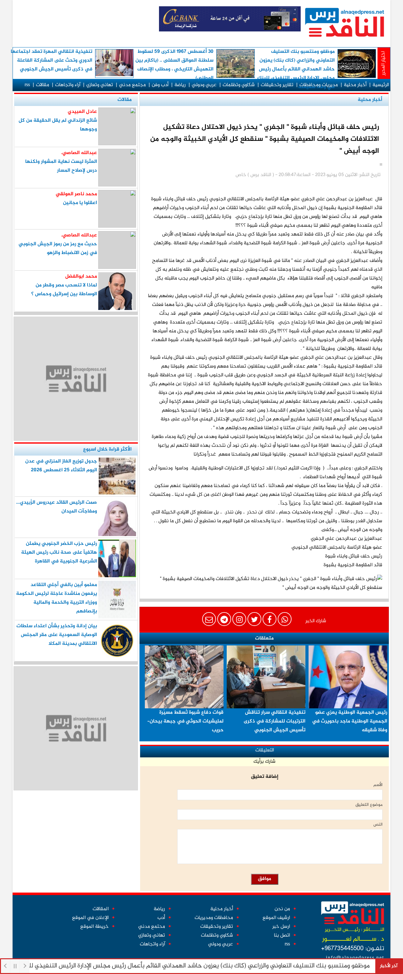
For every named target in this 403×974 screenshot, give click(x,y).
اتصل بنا (282, 935)
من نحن (282, 909)
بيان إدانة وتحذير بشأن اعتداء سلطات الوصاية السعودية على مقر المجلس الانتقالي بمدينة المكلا (56, 635)
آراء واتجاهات (67, 85)
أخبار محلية (355, 85)
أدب (161, 918)
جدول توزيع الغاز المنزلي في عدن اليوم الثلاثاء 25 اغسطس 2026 (61, 465)
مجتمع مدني (132, 85)
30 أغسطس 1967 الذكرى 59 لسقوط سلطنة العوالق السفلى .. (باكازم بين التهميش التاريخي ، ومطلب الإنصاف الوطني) (174, 64)
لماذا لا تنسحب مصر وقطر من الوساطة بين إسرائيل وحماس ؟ (64, 289)
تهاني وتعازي (99, 85)
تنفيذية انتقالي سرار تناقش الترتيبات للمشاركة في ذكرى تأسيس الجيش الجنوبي (274, 721)
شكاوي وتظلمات (239, 85)
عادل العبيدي (82, 112)
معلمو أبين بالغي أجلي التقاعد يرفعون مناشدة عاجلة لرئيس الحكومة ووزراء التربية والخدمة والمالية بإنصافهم (56, 598)
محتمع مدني (151, 926)
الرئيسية (380, 85)
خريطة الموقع (94, 926)
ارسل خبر (281, 926)
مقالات (42, 85)
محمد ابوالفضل (81, 276)
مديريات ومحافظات (318, 85)
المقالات (101, 909)
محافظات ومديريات (214, 918)
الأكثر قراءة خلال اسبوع (107, 449)
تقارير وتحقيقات (277, 85)
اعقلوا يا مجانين (80, 203)
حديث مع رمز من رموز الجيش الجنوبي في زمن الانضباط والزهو (58, 248)
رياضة (180, 85)
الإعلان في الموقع (90, 918)
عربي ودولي (204, 85)
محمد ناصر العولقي (76, 194)
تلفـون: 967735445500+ (352, 948)
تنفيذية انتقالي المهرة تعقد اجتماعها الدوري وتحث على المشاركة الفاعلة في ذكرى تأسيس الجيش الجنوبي (51, 60)
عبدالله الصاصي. (79, 153)
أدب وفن (160, 85)
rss (27, 85)
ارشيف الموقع (276, 918)
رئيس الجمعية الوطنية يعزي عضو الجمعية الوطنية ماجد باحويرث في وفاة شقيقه (349, 721)
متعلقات (264, 638)
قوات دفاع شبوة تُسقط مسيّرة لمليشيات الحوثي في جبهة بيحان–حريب (185, 721)
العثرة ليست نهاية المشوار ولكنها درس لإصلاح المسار (61, 166)
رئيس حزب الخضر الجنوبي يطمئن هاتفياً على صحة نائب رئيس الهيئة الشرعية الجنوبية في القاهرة (59, 553)
